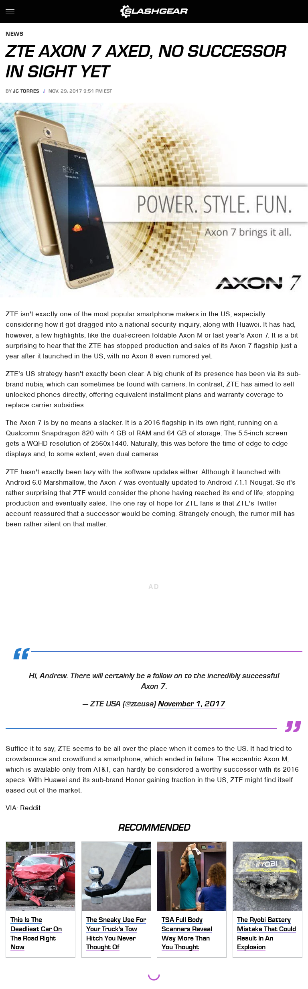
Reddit (30, 807)
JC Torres (26, 91)
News (14, 34)
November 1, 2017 (191, 704)
